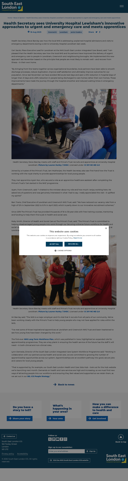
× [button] (106, 228)
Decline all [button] (73, 244)
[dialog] (64, 240)
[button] (64, 250)
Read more (77, 238)
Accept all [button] (54, 244)
